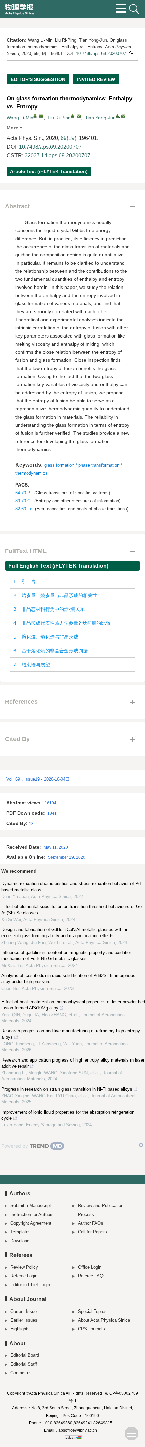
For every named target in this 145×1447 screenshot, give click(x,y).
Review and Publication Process (100, 1210)
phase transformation (98, 465)
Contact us (21, 1372)
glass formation (59, 465)
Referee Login (23, 1275)
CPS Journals (91, 1328)
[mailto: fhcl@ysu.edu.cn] (123, 116)
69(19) (68, 138)
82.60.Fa (23, 509)
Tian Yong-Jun (100, 117)
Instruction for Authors (32, 1214)
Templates (20, 1231)
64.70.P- (23, 492)
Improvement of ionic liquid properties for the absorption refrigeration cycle (67, 1115)
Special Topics (92, 1311)
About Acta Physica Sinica (104, 1320)
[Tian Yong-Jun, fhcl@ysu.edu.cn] (117, 116)
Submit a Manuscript (30, 1205)
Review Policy (24, 1267)
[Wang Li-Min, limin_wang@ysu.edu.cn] (35, 116)
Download (19, 1240)
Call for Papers (92, 1231)
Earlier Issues (23, 1320)
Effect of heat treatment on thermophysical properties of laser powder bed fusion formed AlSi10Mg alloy (73, 1005)
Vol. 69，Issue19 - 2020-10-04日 (38, 779)
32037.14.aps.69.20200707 (57, 155)
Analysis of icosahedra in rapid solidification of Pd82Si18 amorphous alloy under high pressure (68, 978)
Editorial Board (24, 1355)
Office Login (90, 1267)
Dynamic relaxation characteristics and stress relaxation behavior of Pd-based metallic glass (71, 886)
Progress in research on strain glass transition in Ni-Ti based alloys (66, 1089)
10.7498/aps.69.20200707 (101, 53)
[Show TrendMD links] (141, 1145)
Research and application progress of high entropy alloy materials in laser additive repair (72, 1063)
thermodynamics (31, 473)
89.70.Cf (23, 500)
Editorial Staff (23, 1364)
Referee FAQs (92, 1275)
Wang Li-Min (20, 117)
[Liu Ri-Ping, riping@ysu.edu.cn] (72, 116)
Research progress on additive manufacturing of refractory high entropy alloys (70, 1034)
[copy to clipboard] (130, 52)
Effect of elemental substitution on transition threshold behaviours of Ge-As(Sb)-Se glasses (72, 909)
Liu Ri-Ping (59, 117)
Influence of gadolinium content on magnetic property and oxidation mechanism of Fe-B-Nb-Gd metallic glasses (66, 955)
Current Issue (23, 1311)
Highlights (20, 1328)
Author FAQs (90, 1223)
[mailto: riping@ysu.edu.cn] (78, 116)
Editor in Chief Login (30, 1284)
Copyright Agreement (30, 1223)
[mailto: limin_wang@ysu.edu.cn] (41, 116)
